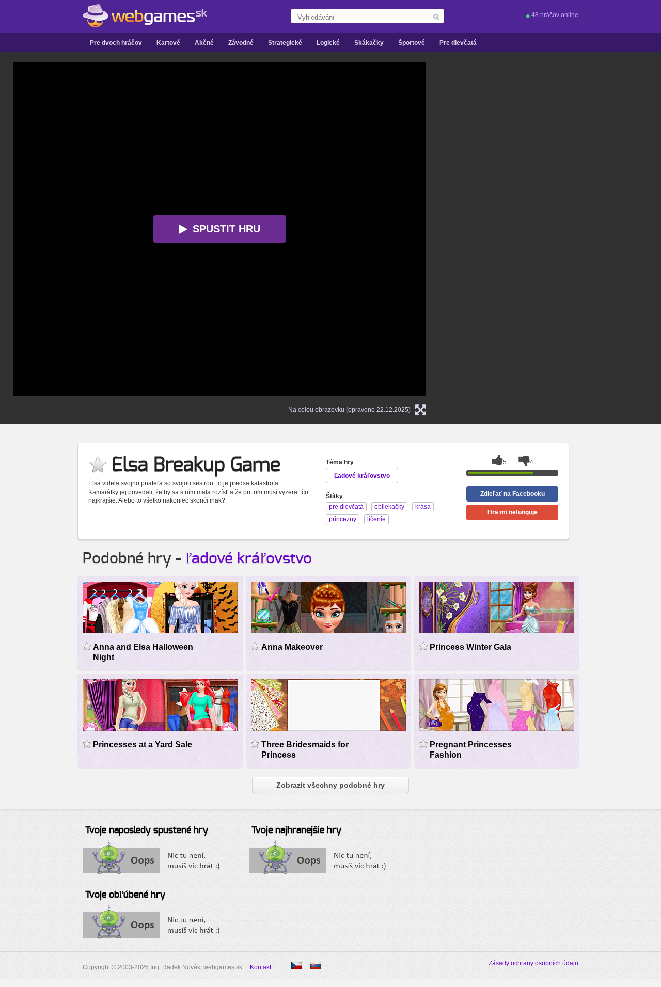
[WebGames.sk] (145, 16)
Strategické (285, 42)
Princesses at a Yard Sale (142, 744)
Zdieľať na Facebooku (512, 493)
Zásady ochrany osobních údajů (533, 963)
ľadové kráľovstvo (248, 559)
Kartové (168, 42)
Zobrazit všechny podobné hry (330, 785)
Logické (328, 42)
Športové (411, 42)
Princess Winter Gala (470, 647)
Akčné (204, 42)
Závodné (241, 42)
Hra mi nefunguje (512, 512)
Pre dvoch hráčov (116, 42)
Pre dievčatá (458, 42)
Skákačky (369, 42)
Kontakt (260, 967)
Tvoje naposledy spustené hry (146, 830)
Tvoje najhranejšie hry (296, 830)
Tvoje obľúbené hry (125, 895)
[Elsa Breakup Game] (296, 965)
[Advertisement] (570, 217)
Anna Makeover (292, 647)
